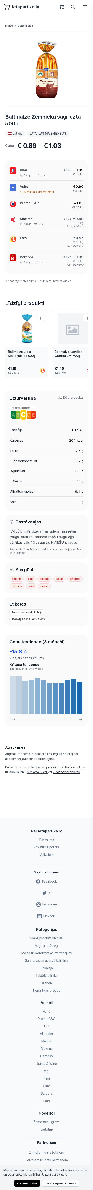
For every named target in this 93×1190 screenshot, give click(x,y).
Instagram (49, 904)
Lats (23, 238)
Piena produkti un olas (46, 938)
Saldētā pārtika (47, 976)
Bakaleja (46, 968)
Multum (46, 1041)
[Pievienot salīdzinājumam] (41, 318)
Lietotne (46, 1129)
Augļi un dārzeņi (46, 946)
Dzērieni (46, 983)
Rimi (23, 170)
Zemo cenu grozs (46, 1122)
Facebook (49, 881)
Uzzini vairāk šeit (54, 1174)
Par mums (46, 840)
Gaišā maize (25, 25)
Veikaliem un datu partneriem (46, 1160)
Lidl (46, 1026)
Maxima (47, 1049)
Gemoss (46, 1056)
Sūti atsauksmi (37, 772)
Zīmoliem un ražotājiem (46, 1152)
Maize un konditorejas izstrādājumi (46, 953)
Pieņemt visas (27, 1183)
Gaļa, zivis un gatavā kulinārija (46, 961)
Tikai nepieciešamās (60, 1183)
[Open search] (73, 7)
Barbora (26, 257)
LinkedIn (49, 916)
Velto (24, 186)
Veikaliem (47, 855)
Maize (9, 25)
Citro (46, 1086)
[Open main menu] (85, 7)
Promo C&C (29, 203)
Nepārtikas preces (46, 990)
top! (47, 1071)
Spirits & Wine (46, 1064)
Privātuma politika (47, 847)
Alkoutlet (46, 1034)
